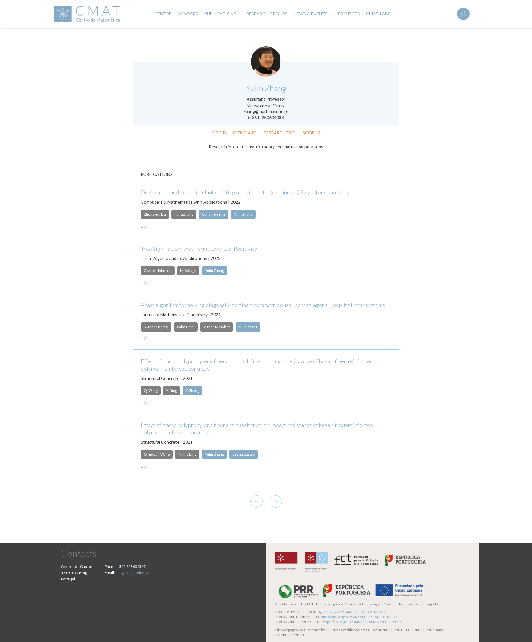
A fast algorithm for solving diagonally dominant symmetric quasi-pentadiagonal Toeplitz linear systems (263, 304)
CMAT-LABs (378, 13)
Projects (349, 13)
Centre (163, 13)
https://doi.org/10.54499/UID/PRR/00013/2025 (359, 617)
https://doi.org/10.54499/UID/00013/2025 (350, 612)
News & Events (311, 13)
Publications (220, 13)
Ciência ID (244, 132)
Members (188, 13)
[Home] (100, 14)
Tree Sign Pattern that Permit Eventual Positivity (199, 248)
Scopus (311, 132)
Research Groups (267, 13)
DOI (145, 226)
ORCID (219, 132)
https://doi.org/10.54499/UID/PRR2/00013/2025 (361, 622)
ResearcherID (280, 132)
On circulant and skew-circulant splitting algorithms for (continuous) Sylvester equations (244, 192)
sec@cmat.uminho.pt (133, 572)
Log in (463, 14)
